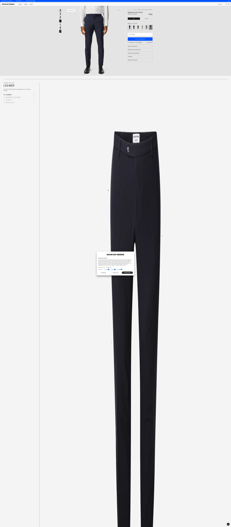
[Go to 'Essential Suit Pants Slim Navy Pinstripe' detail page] (129, 27)
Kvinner (26, 4)
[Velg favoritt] (118, 10)
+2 (60, 31)
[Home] (8, 4)
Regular (146, 18)
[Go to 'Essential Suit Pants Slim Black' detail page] (138, 27)
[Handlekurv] (228, 4)
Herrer (20, 4)
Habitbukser (134, 9)
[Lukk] (229, 1)
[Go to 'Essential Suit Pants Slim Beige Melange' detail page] (142, 27)
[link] (108, 190)
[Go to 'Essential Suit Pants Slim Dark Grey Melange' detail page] (146, 27)
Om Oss (31, 4)
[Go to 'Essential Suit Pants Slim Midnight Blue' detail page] (134, 27)
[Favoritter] (226, 4)
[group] (94, 41)
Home (128, 9)
